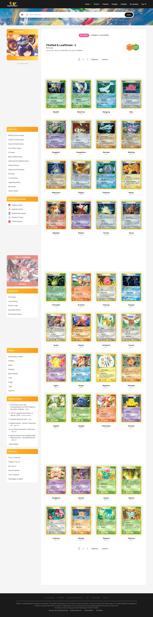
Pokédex (11, 361)
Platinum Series (13, 165)
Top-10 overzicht (14, 458)
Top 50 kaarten (13, 475)
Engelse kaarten (17, 205)
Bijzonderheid (13, 374)
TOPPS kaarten (17, 221)
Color (10, 378)
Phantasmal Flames (15, 314)
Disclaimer (60, 598)
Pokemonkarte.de (75, 610)
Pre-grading (134, 4)
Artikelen (124, 4)
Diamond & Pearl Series (16, 169)
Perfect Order (13, 306)
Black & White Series (15, 157)
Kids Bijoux (99, 610)
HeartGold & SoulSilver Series (18, 161)
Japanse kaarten (17, 209)
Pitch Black (12, 297)
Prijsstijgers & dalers (15, 479)
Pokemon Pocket (17, 217)
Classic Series (13, 191)
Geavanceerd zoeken (15, 357)
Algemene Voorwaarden (75, 598)
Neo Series (12, 187)
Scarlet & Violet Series (16, 140)
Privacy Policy (49, 598)
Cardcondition (88, 610)
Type (10, 386)
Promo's (97, 4)
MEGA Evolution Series (16, 135)
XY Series (11, 152)
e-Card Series (13, 178)
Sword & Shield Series (16, 144)
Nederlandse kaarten (19, 213)
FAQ (87, 598)
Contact (105, 598)
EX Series (11, 174)
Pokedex (106, 4)
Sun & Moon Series (14, 148)
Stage (10, 382)
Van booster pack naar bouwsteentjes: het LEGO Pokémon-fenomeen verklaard (23, 407)
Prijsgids (115, 4)
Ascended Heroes (14, 310)
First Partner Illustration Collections (22, 429)
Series (87, 4)
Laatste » (105, 59)
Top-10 (143, 4)
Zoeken (129, 15)
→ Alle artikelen (13, 444)
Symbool (11, 391)
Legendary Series (14, 182)
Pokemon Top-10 (14, 462)
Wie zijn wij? (96, 598)
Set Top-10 (12, 466)
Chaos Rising (12, 301)
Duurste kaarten (13, 470)
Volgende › (95, 59)
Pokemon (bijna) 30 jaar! (18, 419)
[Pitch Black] (22, 44)
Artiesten (11, 369)
